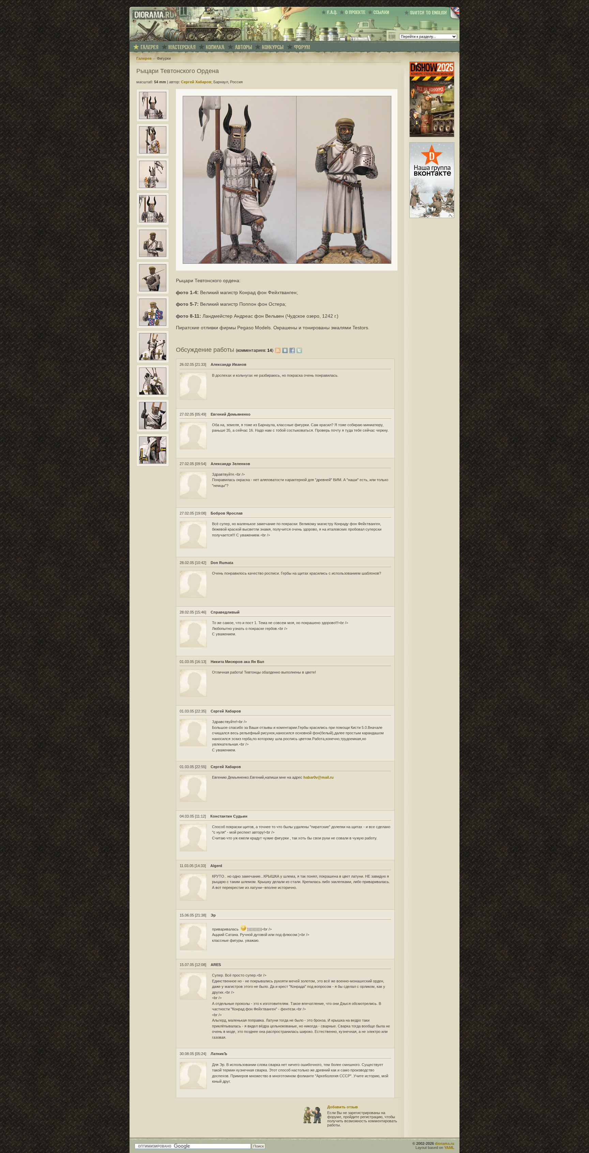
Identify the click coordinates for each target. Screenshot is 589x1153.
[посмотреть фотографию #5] (152, 256)
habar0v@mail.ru (318, 777)
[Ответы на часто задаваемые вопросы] (330, 12)
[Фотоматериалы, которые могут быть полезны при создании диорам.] (215, 47)
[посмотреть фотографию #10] (152, 428)
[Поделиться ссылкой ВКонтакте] (285, 349)
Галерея (143, 58)
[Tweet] (299, 349)
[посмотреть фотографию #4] (152, 221)
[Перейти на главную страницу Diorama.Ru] (152, 40)
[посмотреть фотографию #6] (152, 290)
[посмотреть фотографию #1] (152, 118)
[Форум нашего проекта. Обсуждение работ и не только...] (302, 47)
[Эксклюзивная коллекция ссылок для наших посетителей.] (379, 12)
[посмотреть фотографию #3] (152, 187)
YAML (449, 1147)
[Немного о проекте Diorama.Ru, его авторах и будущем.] (353, 12)
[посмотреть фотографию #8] (152, 359)
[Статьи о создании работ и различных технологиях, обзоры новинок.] (182, 47)
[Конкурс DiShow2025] (431, 136)
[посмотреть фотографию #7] (152, 324)
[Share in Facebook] (293, 349)
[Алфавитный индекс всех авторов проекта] (243, 47)
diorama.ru (444, 1143)
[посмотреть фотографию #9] (152, 393)
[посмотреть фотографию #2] (152, 152)
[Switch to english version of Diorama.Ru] (431, 19)
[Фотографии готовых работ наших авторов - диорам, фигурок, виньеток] (149, 47)
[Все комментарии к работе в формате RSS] (278, 349)
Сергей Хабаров (196, 82)
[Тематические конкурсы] (273, 47)
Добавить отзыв (342, 1107)
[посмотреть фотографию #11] (152, 462)
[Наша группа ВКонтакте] (431, 217)
